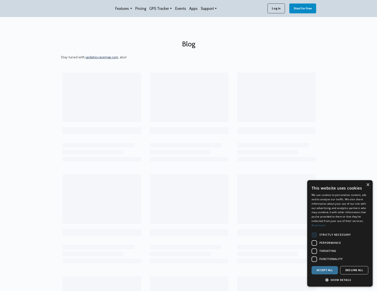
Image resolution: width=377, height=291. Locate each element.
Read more (319, 225)
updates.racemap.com (102, 57)
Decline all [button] (354, 270)
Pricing (140, 8)
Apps (193, 8)
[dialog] (340, 233)
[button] (276, 8)
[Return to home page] (82, 8)
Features (122, 8)
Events (180, 8)
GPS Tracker (159, 8)
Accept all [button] (325, 270)
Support (207, 8)
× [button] (367, 184)
